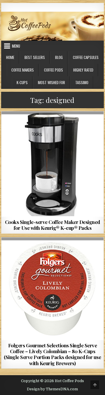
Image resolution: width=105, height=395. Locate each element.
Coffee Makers (22, 70)
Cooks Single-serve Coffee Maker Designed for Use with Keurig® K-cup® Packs (52, 225)
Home (10, 57)
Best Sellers (34, 57)
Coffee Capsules (86, 57)
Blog (59, 57)
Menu (16, 46)
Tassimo (81, 82)
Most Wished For (51, 82)
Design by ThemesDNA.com (52, 389)
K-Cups (22, 82)
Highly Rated (83, 70)
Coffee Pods (53, 70)
